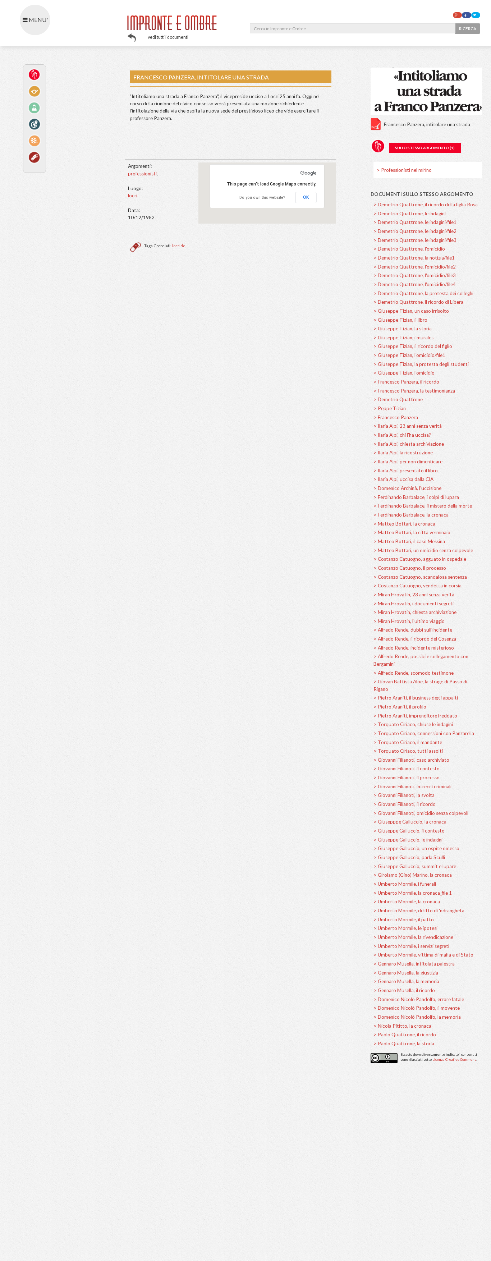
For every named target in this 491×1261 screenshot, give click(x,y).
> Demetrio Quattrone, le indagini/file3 (414, 240)
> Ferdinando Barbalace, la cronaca (411, 515)
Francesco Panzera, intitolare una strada (427, 124)
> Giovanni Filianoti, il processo (406, 777)
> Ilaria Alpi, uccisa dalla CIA (403, 479)
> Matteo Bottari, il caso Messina (409, 541)
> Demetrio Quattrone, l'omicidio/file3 (414, 275)
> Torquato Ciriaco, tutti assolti (408, 751)
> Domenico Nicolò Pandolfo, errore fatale (418, 999)
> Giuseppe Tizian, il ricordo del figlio (412, 346)
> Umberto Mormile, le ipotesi (405, 928)
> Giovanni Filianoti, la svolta (404, 795)
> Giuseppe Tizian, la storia (402, 328)
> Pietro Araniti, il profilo (399, 707)
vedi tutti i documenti (168, 37)
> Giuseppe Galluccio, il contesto (409, 831)
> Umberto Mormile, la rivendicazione (413, 937)
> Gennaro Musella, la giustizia (405, 973)
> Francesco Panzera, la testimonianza (414, 391)
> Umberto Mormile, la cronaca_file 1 (412, 893)
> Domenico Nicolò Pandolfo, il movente (416, 1008)
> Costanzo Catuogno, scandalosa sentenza (420, 577)
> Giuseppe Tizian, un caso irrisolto (411, 311)
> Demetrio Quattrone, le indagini (409, 213)
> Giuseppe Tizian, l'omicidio (404, 373)
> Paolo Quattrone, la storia (403, 1043)
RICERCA (467, 28)
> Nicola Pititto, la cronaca (402, 1026)
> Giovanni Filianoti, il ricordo (404, 804)
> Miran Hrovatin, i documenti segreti (413, 603)
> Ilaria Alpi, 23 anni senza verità (407, 426)
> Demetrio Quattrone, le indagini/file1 (414, 222)
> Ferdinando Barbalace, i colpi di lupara (416, 497)
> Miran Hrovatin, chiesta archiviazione (414, 612)
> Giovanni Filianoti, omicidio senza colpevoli (420, 813)
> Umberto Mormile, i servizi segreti (411, 946)
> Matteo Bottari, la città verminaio (411, 532)
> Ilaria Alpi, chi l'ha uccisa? (402, 435)
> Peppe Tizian (389, 408)
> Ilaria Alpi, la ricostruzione (403, 452)
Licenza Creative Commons (454, 1059)
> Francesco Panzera (395, 417)
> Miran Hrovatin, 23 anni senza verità (413, 594)
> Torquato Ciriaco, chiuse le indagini (413, 724)
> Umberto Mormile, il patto (403, 919)
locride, (179, 245)
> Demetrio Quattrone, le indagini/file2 (414, 231)
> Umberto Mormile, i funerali (404, 884)
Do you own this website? (262, 198)
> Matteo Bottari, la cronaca (404, 524)
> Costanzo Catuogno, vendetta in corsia (417, 585)
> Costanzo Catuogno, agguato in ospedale (419, 559)
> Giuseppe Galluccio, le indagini (407, 840)
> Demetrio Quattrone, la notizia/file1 (414, 258)
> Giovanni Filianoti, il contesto (406, 768)
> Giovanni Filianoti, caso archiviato (411, 760)
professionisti (142, 173)
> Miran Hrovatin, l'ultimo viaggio (409, 621)
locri (132, 195)
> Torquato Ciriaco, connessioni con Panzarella (423, 733)
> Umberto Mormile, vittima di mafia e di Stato (423, 955)
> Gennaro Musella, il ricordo (404, 990)
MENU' (38, 19)
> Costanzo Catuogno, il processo (409, 568)
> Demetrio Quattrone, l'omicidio (409, 249)
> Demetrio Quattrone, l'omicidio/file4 (414, 284)
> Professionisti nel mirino (404, 170)
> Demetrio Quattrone (398, 399)
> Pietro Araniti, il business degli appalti (415, 698)
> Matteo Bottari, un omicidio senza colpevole (423, 550)
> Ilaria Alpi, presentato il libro (405, 470)
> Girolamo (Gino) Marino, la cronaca (412, 875)
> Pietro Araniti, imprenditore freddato (415, 716)
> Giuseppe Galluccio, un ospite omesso (416, 848)
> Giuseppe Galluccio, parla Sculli (409, 857)
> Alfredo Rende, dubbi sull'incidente (412, 630)
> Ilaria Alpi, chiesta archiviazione (408, 444)
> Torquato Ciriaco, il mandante (407, 742)
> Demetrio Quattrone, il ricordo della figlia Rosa (425, 204)
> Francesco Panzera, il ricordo (406, 382)
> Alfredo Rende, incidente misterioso (413, 648)
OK (306, 197)
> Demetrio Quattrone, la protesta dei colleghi (423, 293)
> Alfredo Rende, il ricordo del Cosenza (414, 639)
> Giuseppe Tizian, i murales (403, 337)
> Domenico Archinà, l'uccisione (407, 488)
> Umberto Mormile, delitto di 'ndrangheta (418, 910)
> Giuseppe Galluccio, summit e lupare (414, 866)
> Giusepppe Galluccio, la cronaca (409, 822)
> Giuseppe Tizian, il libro (400, 320)
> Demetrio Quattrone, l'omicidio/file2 (414, 267)
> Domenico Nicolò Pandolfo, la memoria (417, 1017)
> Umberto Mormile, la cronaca (406, 901)
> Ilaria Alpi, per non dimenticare (407, 461)
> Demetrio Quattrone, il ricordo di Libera (418, 302)
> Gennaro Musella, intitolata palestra (414, 964)
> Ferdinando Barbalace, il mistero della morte (422, 506)
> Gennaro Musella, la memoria (406, 981)
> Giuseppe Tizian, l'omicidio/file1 (409, 355)
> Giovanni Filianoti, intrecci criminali (412, 786)
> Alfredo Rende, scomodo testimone (413, 673)
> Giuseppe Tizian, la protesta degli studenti (421, 364)
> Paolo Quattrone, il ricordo (404, 1034)
